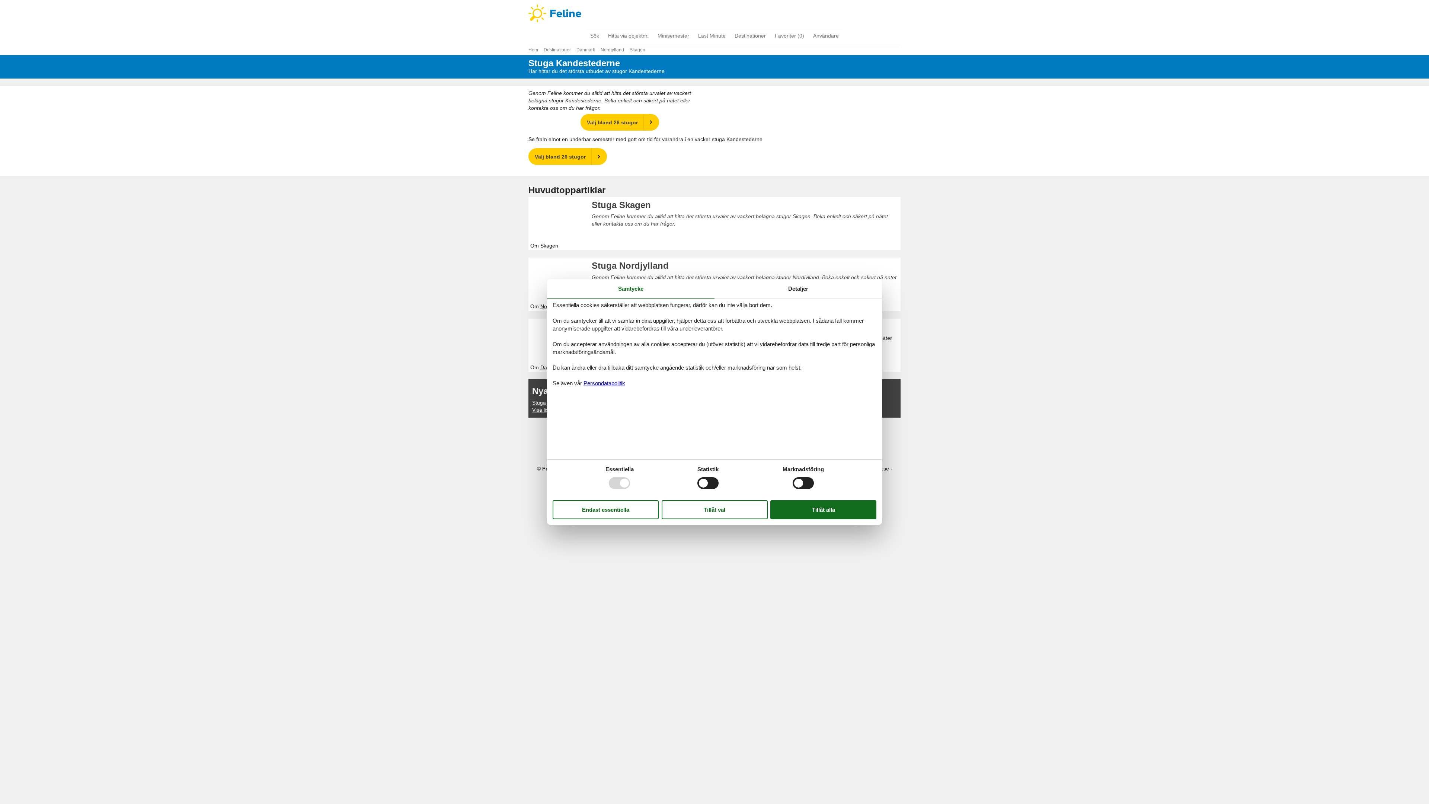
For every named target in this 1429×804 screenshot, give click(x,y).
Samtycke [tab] (630, 288)
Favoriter (789, 36)
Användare (826, 36)
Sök (594, 36)
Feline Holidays (714, 13)
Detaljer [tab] (798, 288)
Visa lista (542, 410)
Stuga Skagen (621, 205)
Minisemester (673, 36)
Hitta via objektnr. (628, 36)
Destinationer (750, 36)
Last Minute (712, 36)
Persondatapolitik (604, 383)
